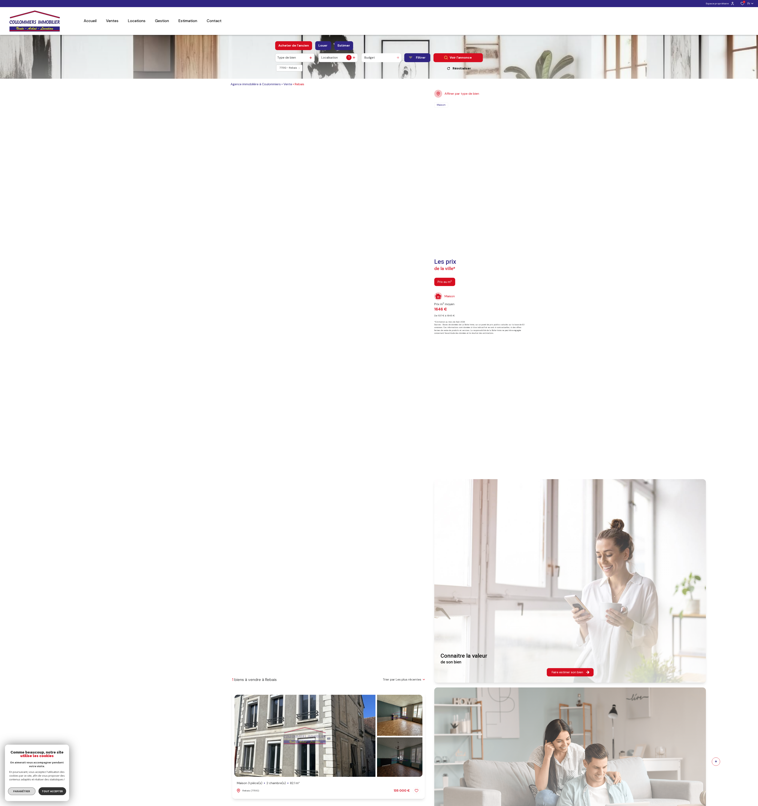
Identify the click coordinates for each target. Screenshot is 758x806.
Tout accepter (52, 791)
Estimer (344, 45)
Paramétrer (21, 791)
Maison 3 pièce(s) (268, 783)
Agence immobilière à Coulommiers (256, 84)
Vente (287, 84)
